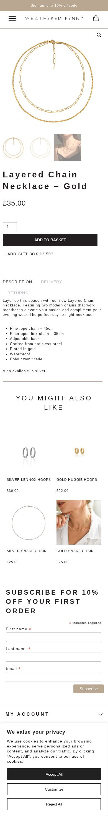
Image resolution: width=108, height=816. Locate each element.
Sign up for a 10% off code (54, 5)
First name (18, 629)
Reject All (54, 804)
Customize (54, 789)
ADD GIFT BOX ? (29, 254)
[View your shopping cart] (94, 16)
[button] (99, 35)
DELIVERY (51, 282)
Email (13, 668)
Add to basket (50, 240)
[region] (54, 769)
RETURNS (17, 293)
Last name (18, 648)
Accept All (54, 774)
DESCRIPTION (17, 282)
